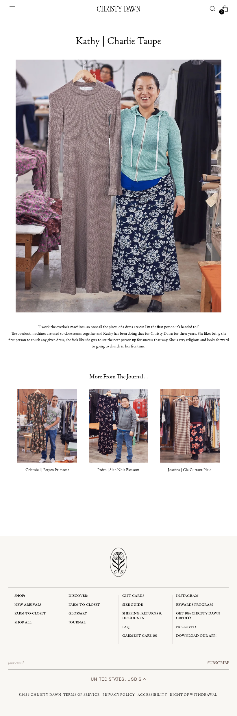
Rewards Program (194, 604)
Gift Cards (133, 595)
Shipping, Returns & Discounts (142, 616)
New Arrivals (27, 604)
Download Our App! (196, 635)
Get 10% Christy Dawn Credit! (198, 616)
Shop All (23, 622)
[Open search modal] (212, 9)
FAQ (125, 627)
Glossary (77, 613)
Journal (77, 622)
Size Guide (132, 604)
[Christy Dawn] (118, 9)
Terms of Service (81, 695)
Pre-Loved (186, 627)
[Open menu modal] (12, 9)
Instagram (187, 595)
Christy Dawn (46, 695)
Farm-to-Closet (30, 613)
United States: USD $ (117, 679)
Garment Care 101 (140, 635)
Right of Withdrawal (193, 695)
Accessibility (152, 695)
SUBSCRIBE (218, 663)
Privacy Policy (119, 695)
